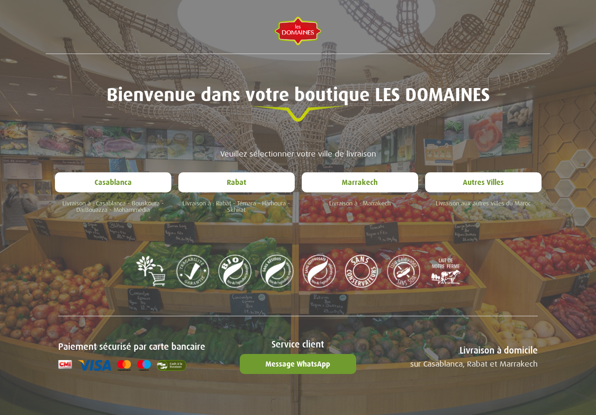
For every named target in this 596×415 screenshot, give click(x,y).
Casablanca (113, 182)
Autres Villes (483, 182)
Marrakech (360, 182)
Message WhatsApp (297, 364)
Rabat (236, 182)
